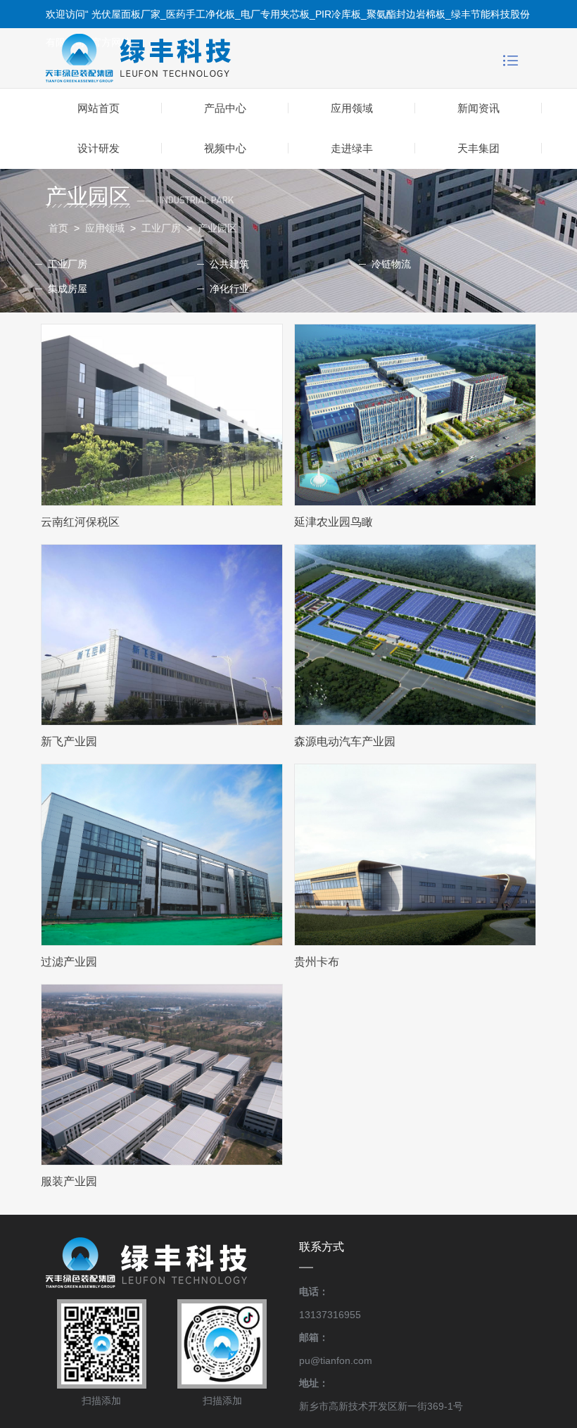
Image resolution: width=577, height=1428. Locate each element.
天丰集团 (478, 148)
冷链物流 (391, 264)
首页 (58, 228)
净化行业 (229, 288)
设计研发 (98, 148)
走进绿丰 (352, 148)
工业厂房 (162, 228)
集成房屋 (67, 288)
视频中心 (225, 148)
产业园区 (217, 228)
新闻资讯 (478, 108)
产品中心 (225, 108)
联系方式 (321, 1247)
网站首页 (98, 108)
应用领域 (352, 108)
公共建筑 (229, 264)
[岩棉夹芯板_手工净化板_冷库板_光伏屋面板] (178, 58)
